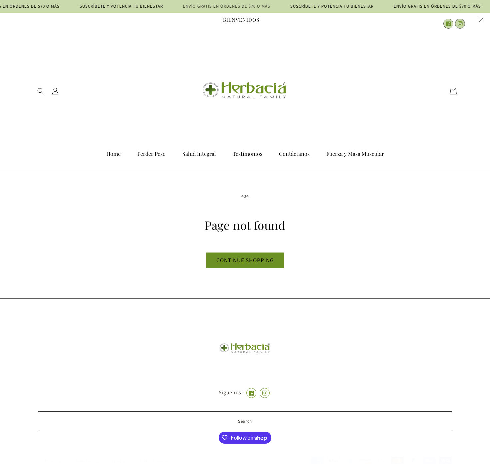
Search (245, 421)
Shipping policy (119, 460)
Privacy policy (57, 460)
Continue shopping (245, 261)
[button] (40, 91)
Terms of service (154, 460)
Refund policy (87, 460)
